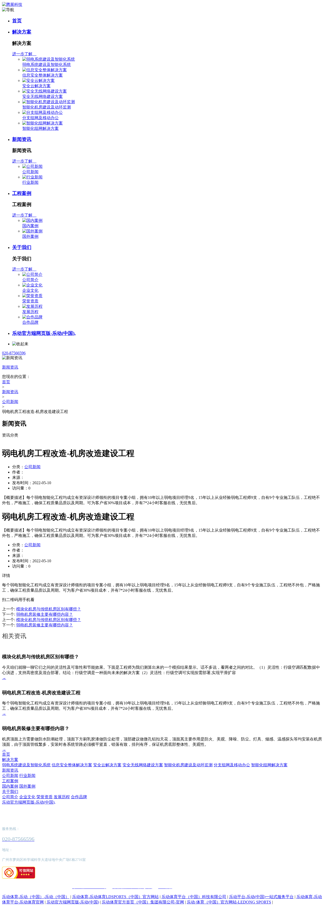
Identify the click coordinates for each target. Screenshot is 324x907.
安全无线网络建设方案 (42, 96)
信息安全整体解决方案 (42, 75)
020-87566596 (14, 353)
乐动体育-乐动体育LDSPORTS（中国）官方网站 (115, 897)
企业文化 (30, 290)
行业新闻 (30, 182)
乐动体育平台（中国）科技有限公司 (193, 897)
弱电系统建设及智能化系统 (46, 64)
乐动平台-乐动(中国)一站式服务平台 (261, 897)
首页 (17, 20)
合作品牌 (30, 322)
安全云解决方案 (36, 86)
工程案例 (21, 193)
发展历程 (30, 312)
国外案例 (30, 236)
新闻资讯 (21, 139)
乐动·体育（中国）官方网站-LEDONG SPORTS (229, 902)
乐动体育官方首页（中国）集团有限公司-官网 (143, 902)
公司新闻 (30, 172)
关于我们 (21, 247)
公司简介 (30, 280)
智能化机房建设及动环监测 (46, 107)
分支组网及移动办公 (40, 118)
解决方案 (21, 31)
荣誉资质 (30, 301)
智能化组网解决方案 (40, 128)
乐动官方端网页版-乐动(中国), (44, 333)
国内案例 (30, 226)
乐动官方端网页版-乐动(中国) (73, 902)
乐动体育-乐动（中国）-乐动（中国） (35, 897)
